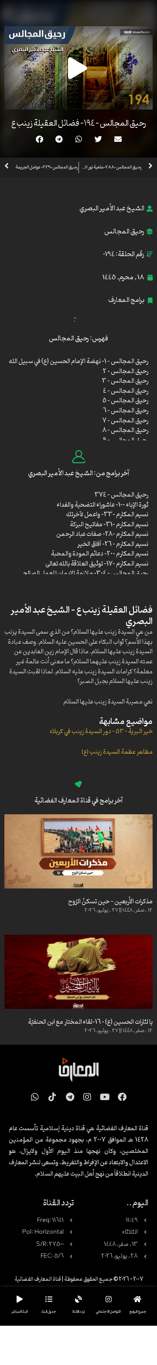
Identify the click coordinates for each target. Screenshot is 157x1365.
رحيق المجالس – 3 (125, 381)
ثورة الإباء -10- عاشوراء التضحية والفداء (102, 505)
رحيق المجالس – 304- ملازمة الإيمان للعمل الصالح (85, 573)
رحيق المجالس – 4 (125, 391)
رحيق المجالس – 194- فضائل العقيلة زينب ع (78, 123)
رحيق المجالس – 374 (121, 495)
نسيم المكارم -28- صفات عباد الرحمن (102, 534)
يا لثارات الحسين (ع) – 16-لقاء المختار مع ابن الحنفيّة (90, 1022)
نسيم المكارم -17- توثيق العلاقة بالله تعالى (96, 564)
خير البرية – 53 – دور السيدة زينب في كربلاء (101, 731)
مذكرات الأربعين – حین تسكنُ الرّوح (110, 901)
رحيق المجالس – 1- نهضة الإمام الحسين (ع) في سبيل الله (78, 361)
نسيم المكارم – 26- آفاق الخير (112, 544)
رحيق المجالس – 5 (125, 400)
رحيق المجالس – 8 (125, 430)
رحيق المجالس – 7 (125, 420)
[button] (118, 139)
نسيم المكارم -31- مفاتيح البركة (109, 524)
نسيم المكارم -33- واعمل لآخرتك (107, 514)
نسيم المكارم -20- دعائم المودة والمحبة (99, 554)
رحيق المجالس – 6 (125, 410)
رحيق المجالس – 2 (125, 371)
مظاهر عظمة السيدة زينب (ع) (117, 752)
